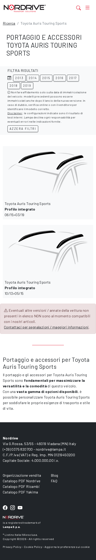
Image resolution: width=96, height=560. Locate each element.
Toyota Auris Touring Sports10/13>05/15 (28, 287)
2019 (27, 85)
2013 (19, 78)
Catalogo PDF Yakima (20, 492)
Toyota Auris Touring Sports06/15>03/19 (28, 209)
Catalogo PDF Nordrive (21, 481)
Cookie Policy (33, 546)
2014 (33, 78)
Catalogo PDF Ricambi (21, 486)
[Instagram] (12, 508)
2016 (59, 78)
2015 (46, 78)
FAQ (54, 481)
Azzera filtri (23, 129)
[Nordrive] (32, 8)
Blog (54, 475)
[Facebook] (5, 508)
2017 (73, 78)
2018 (14, 85)
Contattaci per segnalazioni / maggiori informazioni (46, 327)
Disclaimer (14, 113)
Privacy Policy (12, 546)
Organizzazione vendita (22, 475)
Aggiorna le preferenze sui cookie (67, 546)
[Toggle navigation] (87, 8)
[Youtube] (20, 508)
